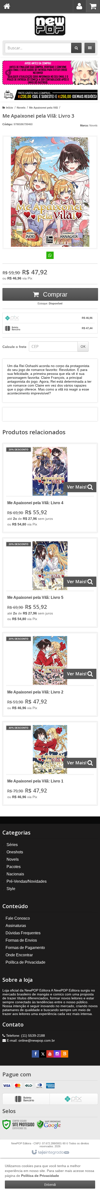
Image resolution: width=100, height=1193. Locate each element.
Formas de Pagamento (25, 948)
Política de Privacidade (25, 962)
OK (83, 346)
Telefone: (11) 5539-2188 (25, 1035)
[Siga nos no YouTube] (50, 1054)
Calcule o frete (14, 347)
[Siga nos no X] (42, 1054)
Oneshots (15, 852)
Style (11, 889)
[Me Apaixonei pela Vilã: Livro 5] (50, 582)
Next (91, 71)
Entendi (50, 1184)
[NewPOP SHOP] (50, 25)
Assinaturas (16, 926)
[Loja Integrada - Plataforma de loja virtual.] (50, 1152)
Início (9, 107)
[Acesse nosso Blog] (64, 1054)
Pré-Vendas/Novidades (27, 881)
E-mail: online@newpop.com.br (30, 1040)
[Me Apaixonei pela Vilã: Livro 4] (50, 488)
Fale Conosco (18, 918)
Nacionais (15, 874)
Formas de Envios (21, 940)
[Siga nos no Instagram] (57, 1054)
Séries (12, 845)
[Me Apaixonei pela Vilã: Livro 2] (50, 674)
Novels (21, 107)
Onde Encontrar (19, 955)
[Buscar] (76, 48)
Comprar (54, 294)
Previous (8, 72)
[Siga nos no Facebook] (35, 1054)
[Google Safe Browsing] (49, 1124)
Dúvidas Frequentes (23, 933)
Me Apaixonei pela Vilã (43, 107)
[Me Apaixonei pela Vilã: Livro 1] (50, 763)
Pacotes (14, 867)
